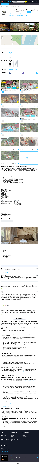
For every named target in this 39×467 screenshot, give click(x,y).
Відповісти (6, 272)
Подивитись (3, 87)
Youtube (10, 54)
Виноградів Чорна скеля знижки (29, 380)
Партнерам (23, 435)
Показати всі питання (19, 318)
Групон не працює (4, 440)
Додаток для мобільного (15, 439)
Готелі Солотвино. (6, 406)
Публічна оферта (24, 436)
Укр (36, 1)
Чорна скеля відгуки (22, 371)
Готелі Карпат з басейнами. (8, 403)
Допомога (12, 435)
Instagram (10, 53)
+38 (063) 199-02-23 (12, 47)
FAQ (12, 436)
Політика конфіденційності (5, 439)
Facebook (10, 52)
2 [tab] (20, 245)
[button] (19, 39)
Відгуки (27, 19)
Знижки (17, 19)
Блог (12, 440)
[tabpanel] (19, 235)
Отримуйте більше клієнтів (13, 69)
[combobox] (18, 2)
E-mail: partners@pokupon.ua (5, 449)
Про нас (12, 19)
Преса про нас (3, 435)
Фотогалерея (22, 19)
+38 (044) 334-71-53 (4, 448)
